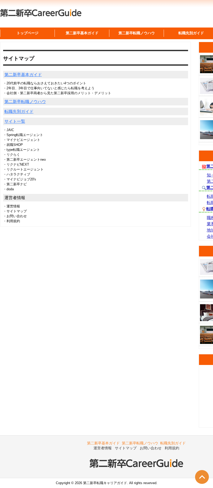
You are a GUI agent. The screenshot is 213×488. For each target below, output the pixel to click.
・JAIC (8, 130)
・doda (8, 189)
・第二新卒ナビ (15, 184)
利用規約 (172, 448)
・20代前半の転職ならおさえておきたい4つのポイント (44, 83)
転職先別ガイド (19, 111)
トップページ (27, 33)
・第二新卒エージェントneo (24, 159)
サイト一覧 (14, 121)
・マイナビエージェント (21, 140)
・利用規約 (11, 221)
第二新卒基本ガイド (23, 74)
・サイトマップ (15, 211)
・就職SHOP (13, 145)
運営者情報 (103, 448)
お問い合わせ (151, 448)
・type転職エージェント (21, 150)
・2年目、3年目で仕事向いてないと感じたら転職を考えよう (49, 88)
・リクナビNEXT (16, 164)
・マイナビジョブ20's (19, 179)
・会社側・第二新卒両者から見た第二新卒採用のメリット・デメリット (57, 93)
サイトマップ (126, 448)
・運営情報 (11, 206)
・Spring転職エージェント (23, 135)
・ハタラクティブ (16, 174)
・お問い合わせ (15, 216)
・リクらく (11, 155)
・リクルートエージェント (23, 169)
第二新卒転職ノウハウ (25, 101)
